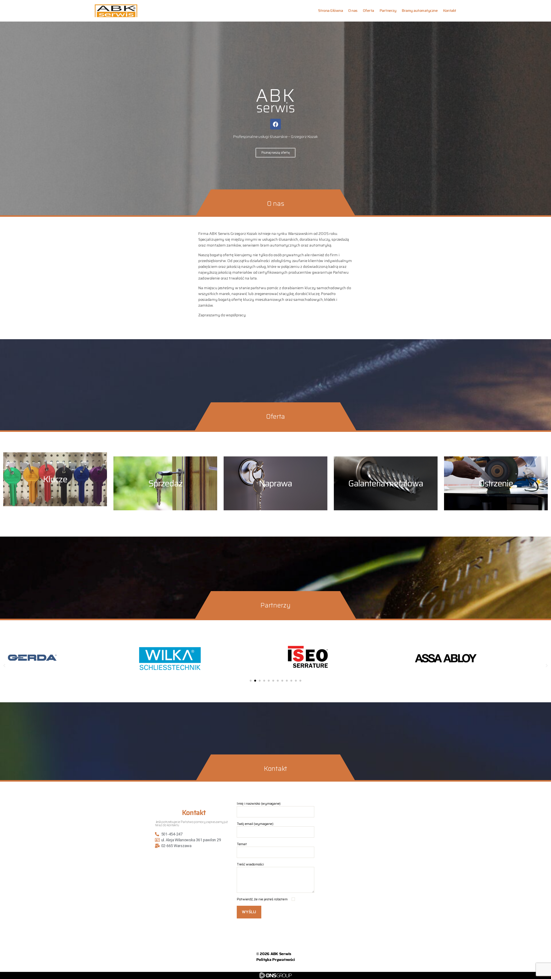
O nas (353, 10)
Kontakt (449, 10)
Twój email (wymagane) (255, 823)
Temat (242, 844)
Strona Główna (330, 10)
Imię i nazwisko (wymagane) (258, 803)
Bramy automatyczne (420, 10)
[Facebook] (275, 124)
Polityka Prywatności (275, 960)
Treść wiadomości (250, 864)
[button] (4, 666)
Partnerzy (387, 10)
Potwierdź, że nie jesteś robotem (262, 899)
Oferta (368, 10)
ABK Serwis (281, 954)
